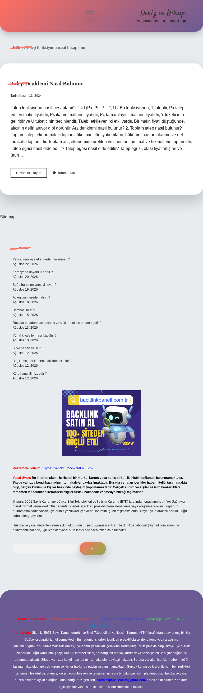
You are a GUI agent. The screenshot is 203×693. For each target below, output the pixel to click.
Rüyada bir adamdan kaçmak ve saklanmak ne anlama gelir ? (57, 323)
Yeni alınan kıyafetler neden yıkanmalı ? (41, 259)
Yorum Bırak (66, 173)
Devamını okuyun (31, 174)
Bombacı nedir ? (24, 310)
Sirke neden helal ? (27, 348)
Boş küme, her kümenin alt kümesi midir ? (42, 361)
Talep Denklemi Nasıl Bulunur (47, 83)
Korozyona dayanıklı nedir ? (33, 272)
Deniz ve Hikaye (163, 13)
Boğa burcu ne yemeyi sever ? (34, 285)
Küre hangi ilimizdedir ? (30, 373)
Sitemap (8, 217)
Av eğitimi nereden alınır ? (31, 297)
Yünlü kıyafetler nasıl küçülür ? (35, 335)
